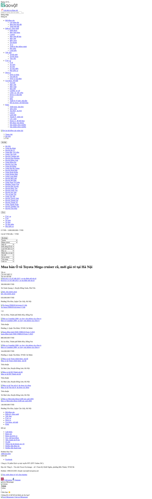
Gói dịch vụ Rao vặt (10, 10)
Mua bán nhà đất (16, 24)
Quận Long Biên (11, 176)
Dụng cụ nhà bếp (16, 95)
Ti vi (11, 44)
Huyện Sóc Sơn (10, 192)
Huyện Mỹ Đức (11, 180)
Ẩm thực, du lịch (16, 111)
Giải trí (12, 113)
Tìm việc (13, 59)
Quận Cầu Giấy (10, 154)
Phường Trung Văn (12, 184)
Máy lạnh (13, 87)
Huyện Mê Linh (11, 178)
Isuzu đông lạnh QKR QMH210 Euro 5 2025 (17, 334)
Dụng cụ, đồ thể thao (17, 121)
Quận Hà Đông (10, 166)
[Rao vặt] (9, 7)
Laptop (12, 34)
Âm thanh (13, 42)
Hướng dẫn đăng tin (12, 446)
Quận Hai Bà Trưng (12, 168)
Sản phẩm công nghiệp (18, 125)
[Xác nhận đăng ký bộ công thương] (14, 475)
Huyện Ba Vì (10, 150)
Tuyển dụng (14, 57)
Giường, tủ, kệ (15, 91)
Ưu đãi (7, 442)
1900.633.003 (6, 454)
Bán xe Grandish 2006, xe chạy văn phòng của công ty (20, 321)
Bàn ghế (13, 89)
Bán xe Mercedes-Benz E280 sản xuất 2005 (16, 401)
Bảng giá (8, 434)
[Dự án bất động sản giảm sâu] (12, 131)
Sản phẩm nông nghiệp (18, 127)
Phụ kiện (13, 48)
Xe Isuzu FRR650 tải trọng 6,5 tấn (13, 307)
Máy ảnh (13, 38)
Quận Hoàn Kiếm (11, 172)
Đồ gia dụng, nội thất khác (19, 103)
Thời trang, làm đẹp (17, 107)
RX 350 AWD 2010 (8, 294)
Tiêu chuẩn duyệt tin (12, 440)
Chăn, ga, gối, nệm (16, 93)
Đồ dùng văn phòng (17, 123)
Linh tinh (13, 115)
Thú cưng (13, 109)
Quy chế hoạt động (12, 438)
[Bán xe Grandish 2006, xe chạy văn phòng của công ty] (21, 319)
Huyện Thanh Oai (11, 200)
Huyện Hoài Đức (11, 170)
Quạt (11, 97)
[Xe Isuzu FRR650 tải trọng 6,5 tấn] (14, 305)
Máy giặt (13, 85)
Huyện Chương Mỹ (12, 156)
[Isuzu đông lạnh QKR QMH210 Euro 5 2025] (18, 332)
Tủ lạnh (12, 83)
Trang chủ (8, 134)
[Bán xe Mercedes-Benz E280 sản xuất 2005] (17, 399)
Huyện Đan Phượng (12, 158)
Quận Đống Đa (10, 162)
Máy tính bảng (15, 32)
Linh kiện (13, 50)
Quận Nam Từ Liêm (12, 182)
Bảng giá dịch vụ (11, 436)
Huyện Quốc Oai (11, 190)
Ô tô (11, 63)
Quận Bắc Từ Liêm (12, 152)
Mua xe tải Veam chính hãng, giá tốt (13, 361)
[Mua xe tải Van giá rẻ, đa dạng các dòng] (16, 385)
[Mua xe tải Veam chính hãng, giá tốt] (14, 359)
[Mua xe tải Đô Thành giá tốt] (12, 372)
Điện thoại (13, 30)
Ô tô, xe (8, 216)
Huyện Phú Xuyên (12, 186)
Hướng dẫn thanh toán (13, 448)
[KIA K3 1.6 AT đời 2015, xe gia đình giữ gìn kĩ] (18, 278)
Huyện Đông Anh (11, 160)
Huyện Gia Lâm (11, 164)
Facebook (8, 459)
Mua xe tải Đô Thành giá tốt (11, 374)
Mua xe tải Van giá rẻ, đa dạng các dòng (15, 387)
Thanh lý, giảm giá (16, 117)
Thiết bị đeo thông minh (18, 46)
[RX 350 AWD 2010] (9, 292)
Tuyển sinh (14, 55)
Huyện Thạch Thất (12, 198)
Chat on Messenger (21, 497)
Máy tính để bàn (15, 36)
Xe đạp (12, 67)
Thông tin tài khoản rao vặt (14, 444)
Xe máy (12, 65)
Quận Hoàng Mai (11, 174)
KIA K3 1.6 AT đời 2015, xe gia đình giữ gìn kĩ (17, 280)
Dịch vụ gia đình (16, 79)
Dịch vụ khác (14, 75)
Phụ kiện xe (14, 71)
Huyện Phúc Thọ (11, 188)
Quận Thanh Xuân (12, 204)
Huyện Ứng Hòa (11, 208)
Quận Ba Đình (10, 148)
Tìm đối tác (14, 77)
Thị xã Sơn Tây (10, 194)
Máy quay (13, 40)
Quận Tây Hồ (10, 196)
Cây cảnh (13, 119)
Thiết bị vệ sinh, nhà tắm (18, 101)
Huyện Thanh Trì (11, 202)
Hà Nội (8, 136)
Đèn (11, 99)
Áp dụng (4, 238)
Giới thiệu (8, 432)
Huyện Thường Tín (12, 206)
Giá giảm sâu (14, 22)
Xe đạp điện (14, 69)
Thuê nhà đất (14, 26)
